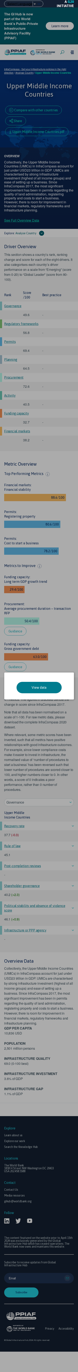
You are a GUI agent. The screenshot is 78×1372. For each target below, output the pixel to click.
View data (39, 687)
